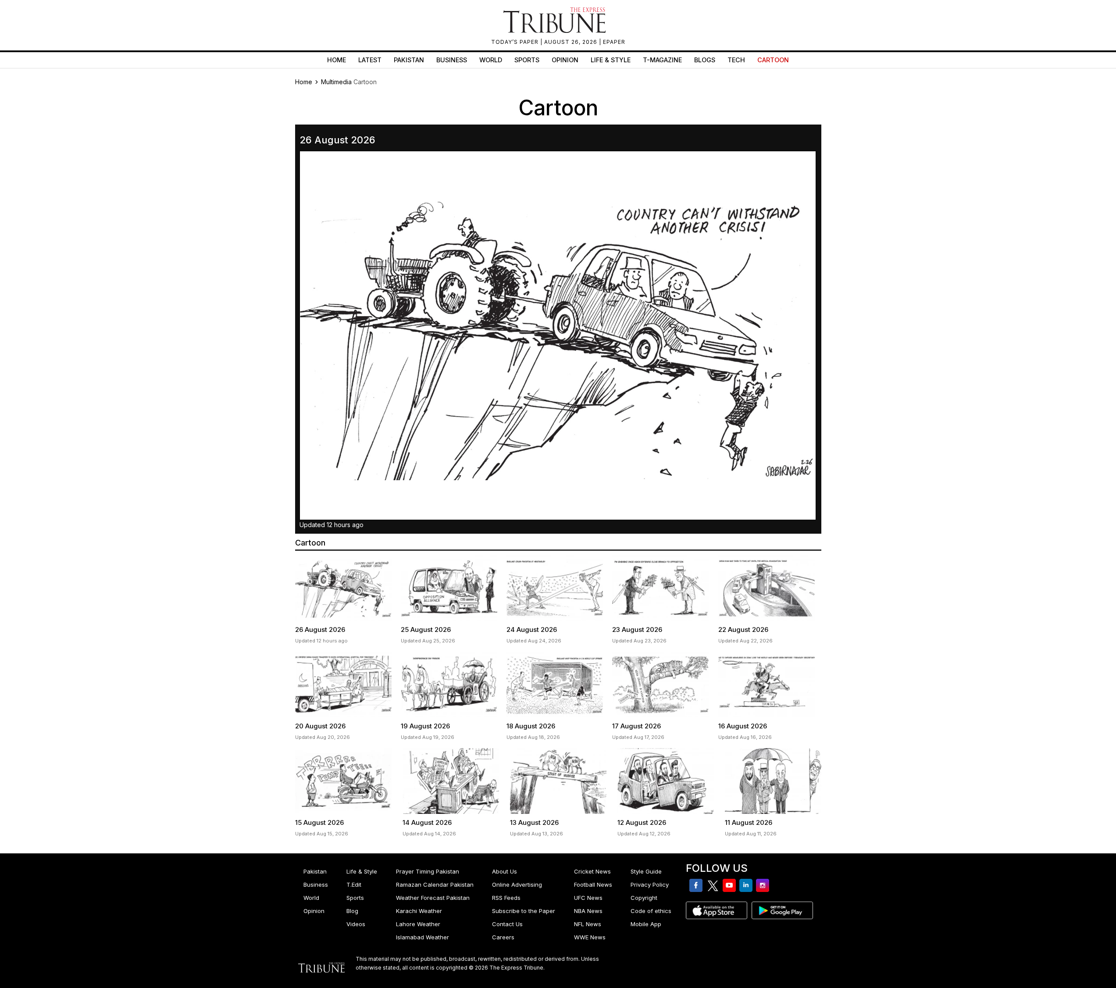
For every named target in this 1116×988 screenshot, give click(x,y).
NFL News (587, 923)
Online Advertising (517, 884)
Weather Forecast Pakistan (433, 897)
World (490, 60)
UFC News (588, 897)
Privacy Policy (650, 884)
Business (451, 60)
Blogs (704, 60)
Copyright (644, 897)
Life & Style (611, 60)
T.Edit (353, 884)
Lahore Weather (418, 923)
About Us (504, 871)
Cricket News (592, 871)
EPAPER (614, 42)
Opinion (565, 60)
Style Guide (646, 871)
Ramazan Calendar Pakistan (435, 884)
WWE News (590, 937)
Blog (352, 910)
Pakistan (409, 60)
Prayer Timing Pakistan (427, 871)
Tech (736, 60)
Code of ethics (651, 910)
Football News (593, 884)
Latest (370, 60)
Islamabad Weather (422, 937)
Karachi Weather (419, 910)
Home (336, 60)
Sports (526, 60)
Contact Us (507, 923)
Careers (503, 937)
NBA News (588, 910)
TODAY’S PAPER (515, 42)
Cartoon (773, 60)
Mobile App (646, 923)
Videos (355, 923)
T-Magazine (662, 60)
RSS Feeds (506, 897)
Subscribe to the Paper (523, 910)
